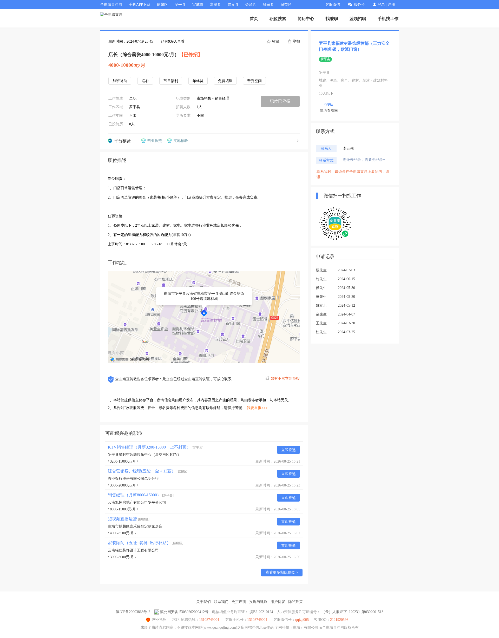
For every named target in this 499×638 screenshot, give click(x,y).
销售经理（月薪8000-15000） (141, 495)
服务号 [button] (359, 4)
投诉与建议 (258, 602)
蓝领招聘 (358, 18)
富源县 (215, 4)
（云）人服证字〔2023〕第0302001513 (352, 612)
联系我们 (221, 602)
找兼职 (332, 18)
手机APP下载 (139, 4)
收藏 (275, 41)
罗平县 (180, 4)
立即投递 (288, 450)
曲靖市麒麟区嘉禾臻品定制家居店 (135, 526)
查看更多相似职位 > (282, 572)
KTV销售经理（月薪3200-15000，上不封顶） (155, 447)
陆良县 (233, 4)
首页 (254, 18)
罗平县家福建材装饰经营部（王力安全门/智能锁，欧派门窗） (354, 46)
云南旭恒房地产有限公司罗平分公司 (137, 502)
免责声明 (239, 602)
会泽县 (250, 4)
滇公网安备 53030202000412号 (184, 612)
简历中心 (306, 18)
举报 (296, 41)
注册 (391, 4)
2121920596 (339, 620)
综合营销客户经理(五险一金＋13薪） (148, 471)
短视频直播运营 (128, 519)
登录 (381, 4)
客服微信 (332, 4)
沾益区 (286, 4)
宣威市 (197, 4)
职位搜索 (278, 18)
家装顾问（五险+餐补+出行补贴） (145, 543)
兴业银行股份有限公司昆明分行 (133, 479)
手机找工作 (388, 18)
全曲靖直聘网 (111, 4)
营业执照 (159, 620)
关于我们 (203, 602)
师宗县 (268, 4)
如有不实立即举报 (285, 378)
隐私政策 (295, 602)
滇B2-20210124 (261, 612)
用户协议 (278, 602)
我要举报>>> (257, 408)
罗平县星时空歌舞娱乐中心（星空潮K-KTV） (144, 455)
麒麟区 (162, 4)
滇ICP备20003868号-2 (133, 612)
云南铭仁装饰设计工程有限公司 (133, 550)
